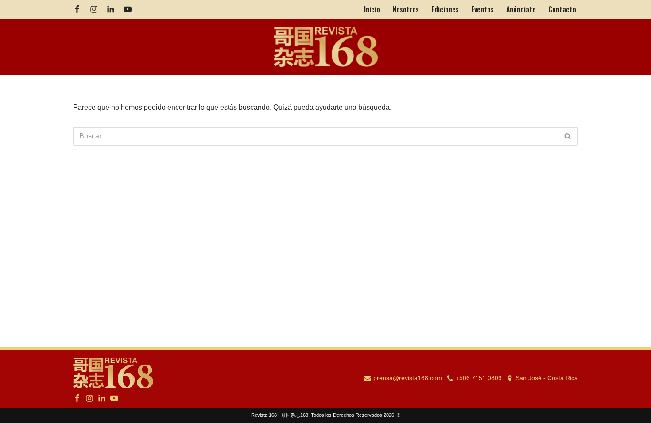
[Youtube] (128, 9)
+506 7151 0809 (479, 378)
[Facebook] (77, 9)
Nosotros (405, 9)
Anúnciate (521, 9)
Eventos (482, 9)
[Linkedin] (111, 9)
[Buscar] (568, 136)
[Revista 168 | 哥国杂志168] (326, 47)
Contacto (562, 9)
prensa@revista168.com (407, 378)
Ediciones (445, 9)
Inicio (372, 9)
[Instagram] (94, 9)
